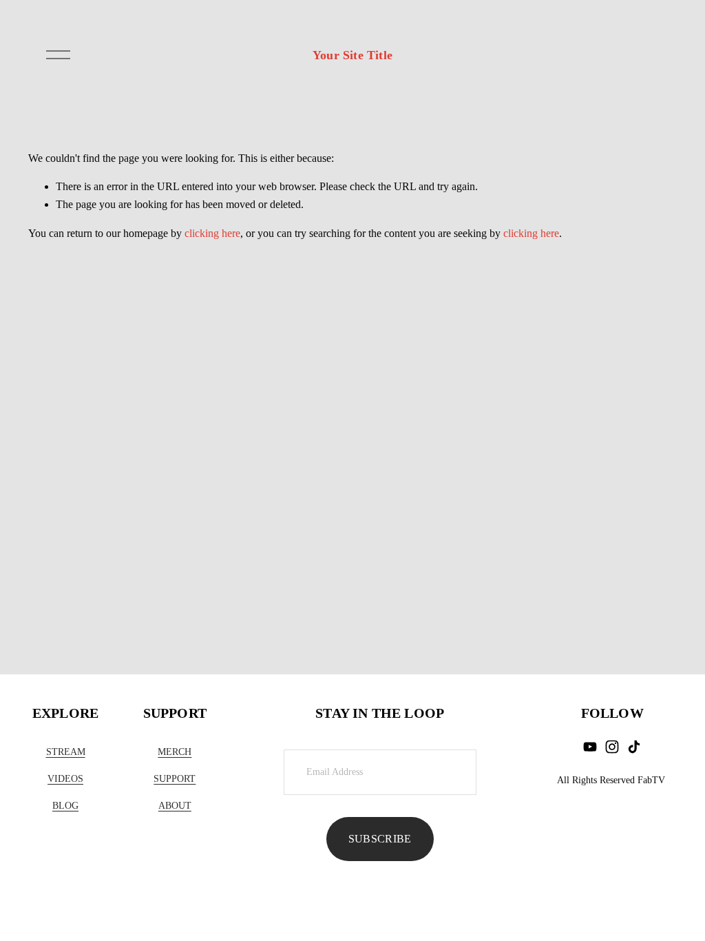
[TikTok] (634, 747)
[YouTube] (590, 747)
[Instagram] (612, 747)
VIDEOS (65, 778)
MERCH (174, 751)
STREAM (65, 751)
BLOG (65, 805)
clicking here (212, 233)
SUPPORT (175, 778)
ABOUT (174, 805)
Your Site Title (352, 55)
